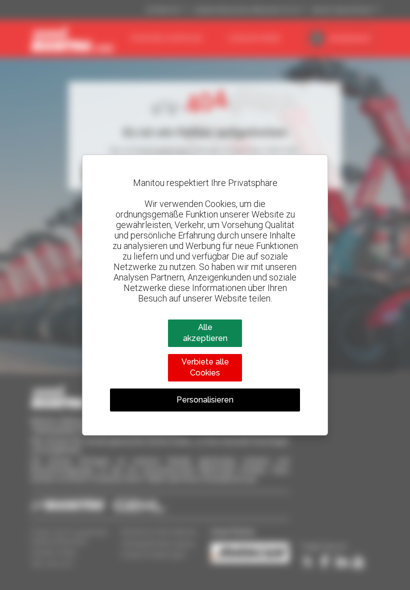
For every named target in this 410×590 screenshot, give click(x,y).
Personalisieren (205, 399)
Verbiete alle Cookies (205, 367)
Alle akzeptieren (205, 332)
